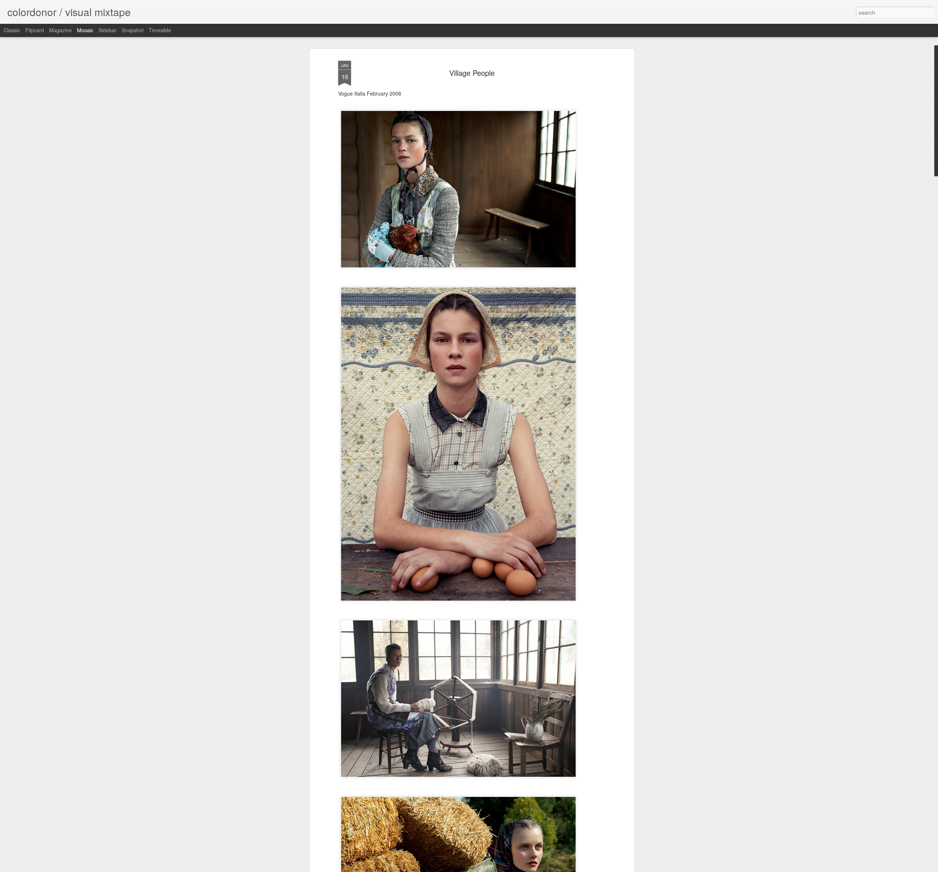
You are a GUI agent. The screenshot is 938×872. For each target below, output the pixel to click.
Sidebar (108, 30)
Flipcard (34, 30)
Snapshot (133, 30)
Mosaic (85, 30)
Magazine (60, 30)
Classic (12, 30)
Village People (472, 72)
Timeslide (160, 30)
